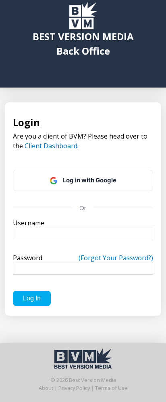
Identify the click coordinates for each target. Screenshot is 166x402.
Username (28, 222)
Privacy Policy (74, 388)
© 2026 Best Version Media (83, 380)
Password (83, 257)
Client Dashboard (51, 145)
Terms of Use (111, 388)
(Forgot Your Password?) (116, 257)
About (46, 388)
